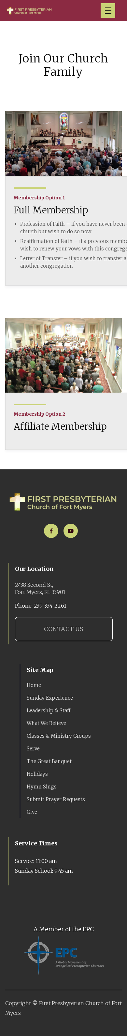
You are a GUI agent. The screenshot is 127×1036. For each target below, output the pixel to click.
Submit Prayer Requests (56, 799)
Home (34, 685)
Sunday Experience (50, 698)
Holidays (37, 774)
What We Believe (46, 723)
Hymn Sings (42, 787)
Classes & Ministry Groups (59, 736)
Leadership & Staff (48, 710)
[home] (29, 10)
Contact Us (63, 629)
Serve (33, 749)
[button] (108, 10)
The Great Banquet (49, 761)
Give (32, 812)
